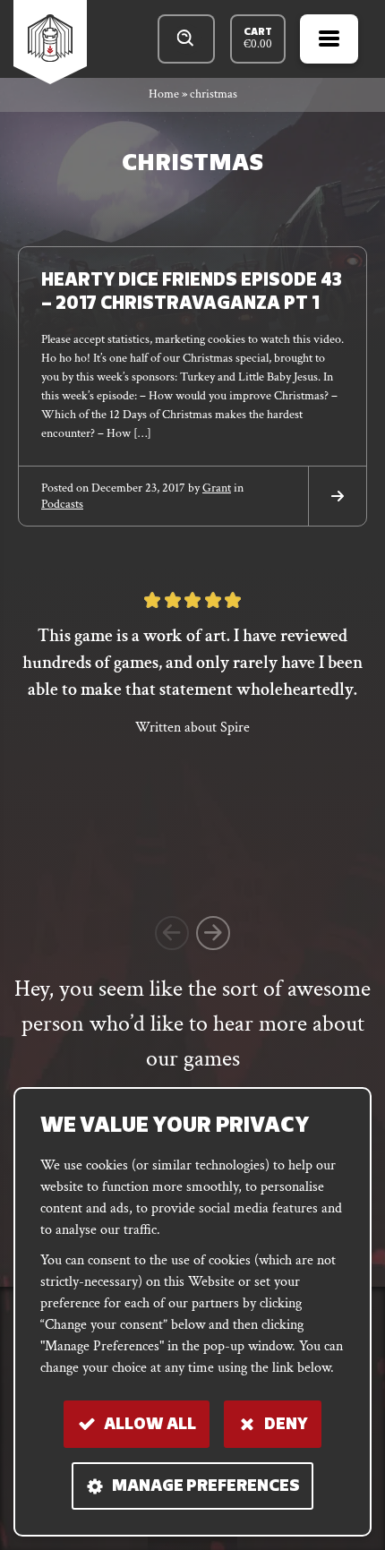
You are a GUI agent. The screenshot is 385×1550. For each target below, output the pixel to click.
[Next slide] (213, 933)
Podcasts (62, 504)
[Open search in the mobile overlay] (187, 39)
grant (216, 488)
